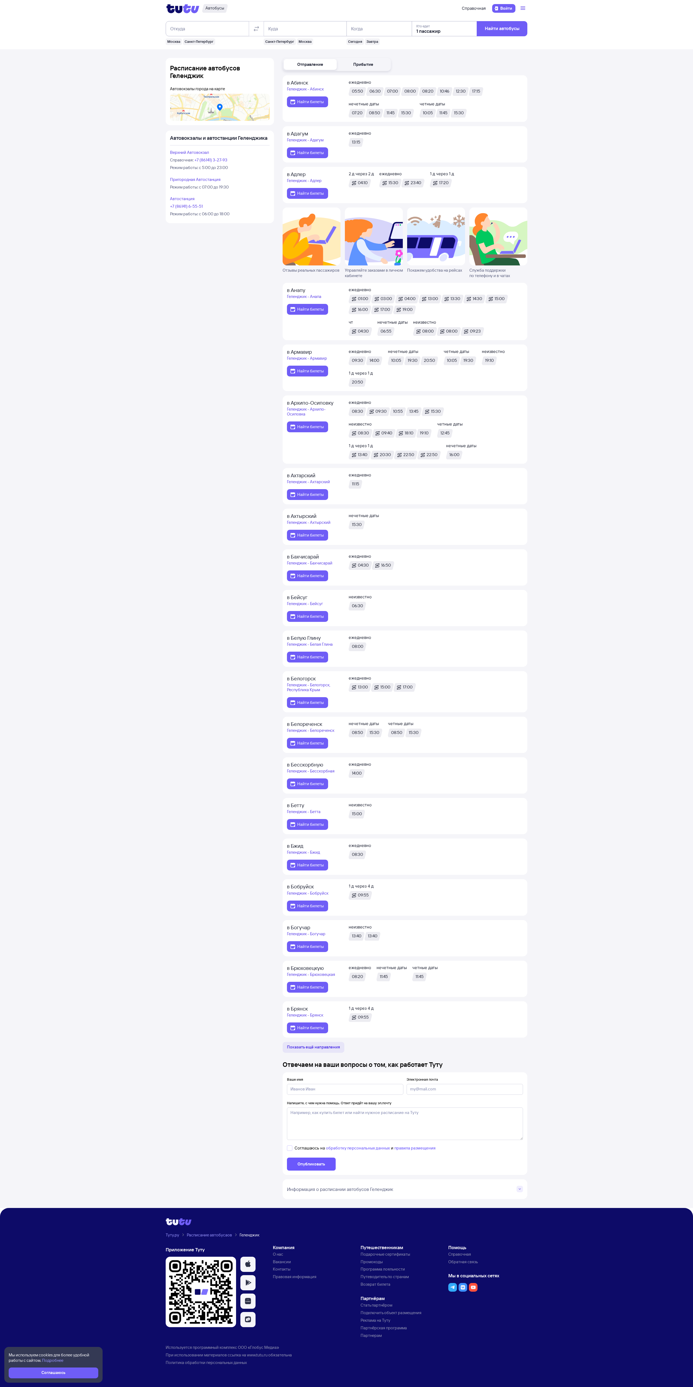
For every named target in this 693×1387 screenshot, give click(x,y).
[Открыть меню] (523, 8)
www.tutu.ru (257, 1354)
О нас (278, 1254)
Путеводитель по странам (385, 1276)
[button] (310, 64)
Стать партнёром (376, 1305)
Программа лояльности (383, 1269)
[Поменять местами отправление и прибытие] (256, 28)
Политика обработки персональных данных (206, 1362)
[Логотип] (183, 8)
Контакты (281, 1269)
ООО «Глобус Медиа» (258, 1347)
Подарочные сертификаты (385, 1254)
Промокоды (372, 1261)
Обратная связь (463, 1261)
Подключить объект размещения (391, 1312)
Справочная (474, 8)
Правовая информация (294, 1276)
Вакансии (282, 1261)
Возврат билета (375, 1284)
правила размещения (415, 1148)
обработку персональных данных (358, 1148)
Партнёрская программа (384, 1327)
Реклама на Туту (375, 1320)
